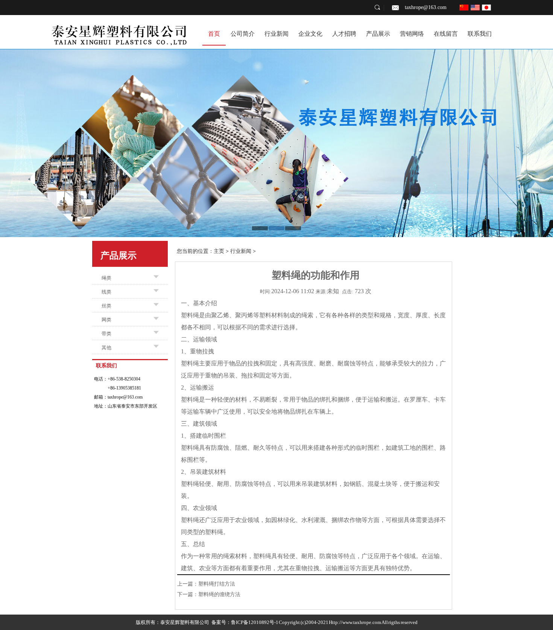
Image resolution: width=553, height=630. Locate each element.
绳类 (106, 278)
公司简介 (243, 33)
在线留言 (446, 33)
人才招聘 (344, 33)
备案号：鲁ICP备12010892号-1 (244, 622)
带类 (106, 333)
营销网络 (412, 33)
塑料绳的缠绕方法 (219, 594)
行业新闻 (276, 33)
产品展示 (378, 33)
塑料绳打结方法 (216, 584)
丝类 (106, 306)
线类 (106, 292)
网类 (106, 320)
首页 (214, 33)
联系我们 (480, 33)
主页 (219, 251)
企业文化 (310, 33)
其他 (106, 347)
